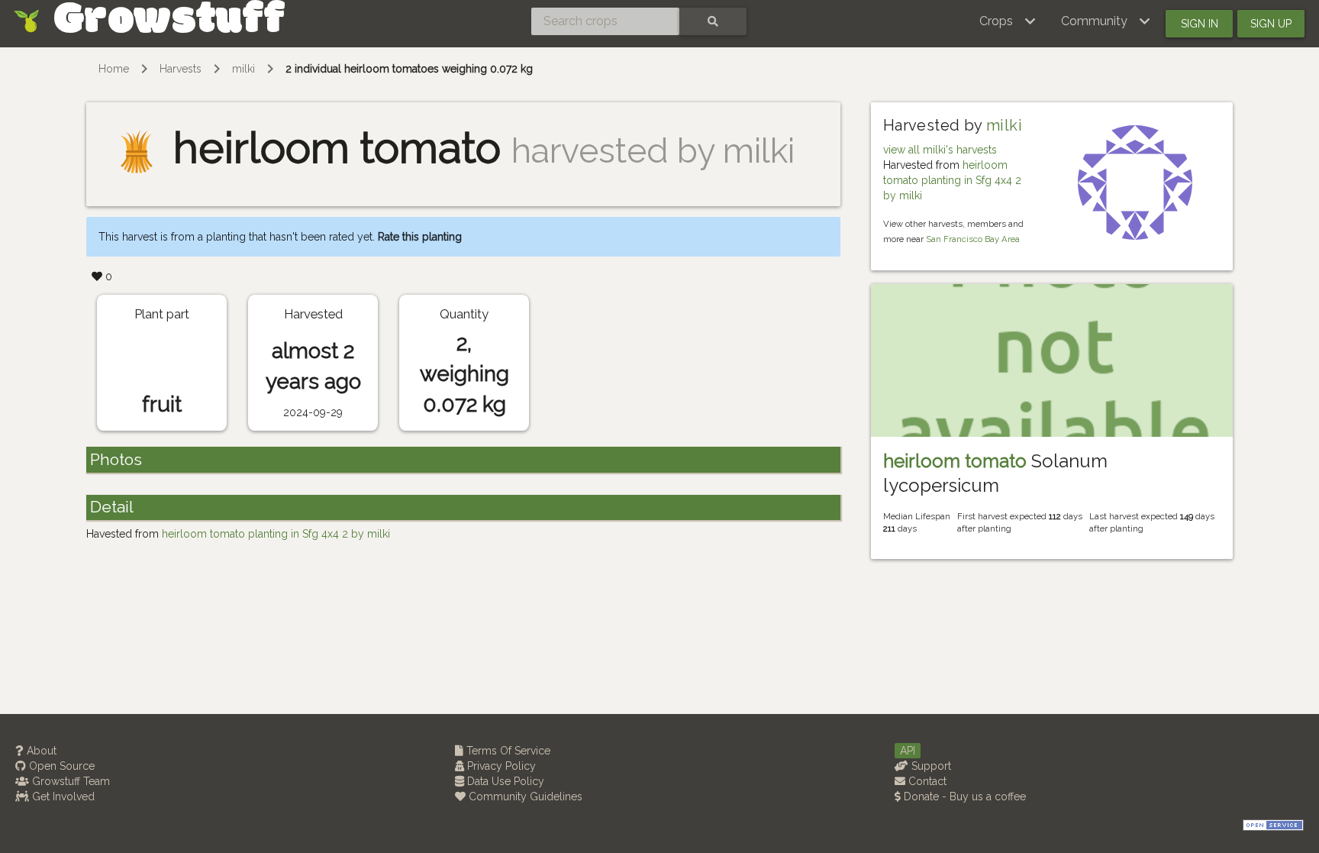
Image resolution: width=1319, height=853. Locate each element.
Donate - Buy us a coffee (963, 796)
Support (929, 766)
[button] (1008, 21)
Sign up (1271, 24)
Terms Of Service (506, 751)
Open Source (60, 766)
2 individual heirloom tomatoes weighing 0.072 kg (409, 69)
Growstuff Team (69, 781)
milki (243, 69)
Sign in (1199, 24)
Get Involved (62, 796)
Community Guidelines (524, 796)
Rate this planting (420, 237)
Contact (926, 781)
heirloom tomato (955, 461)
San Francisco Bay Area (973, 239)
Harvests (181, 69)
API (907, 751)
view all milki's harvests (940, 150)
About (40, 751)
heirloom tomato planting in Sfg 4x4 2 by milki (952, 180)
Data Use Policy (504, 781)
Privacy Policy (500, 766)
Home (113, 69)
